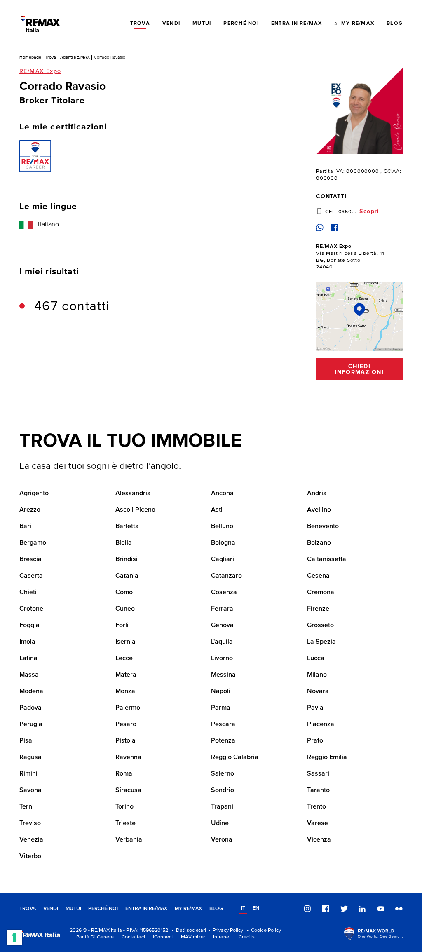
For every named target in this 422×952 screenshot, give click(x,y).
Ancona (222, 493)
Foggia (29, 625)
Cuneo (125, 609)
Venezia (31, 840)
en (256, 908)
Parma (220, 708)
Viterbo (30, 856)
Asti (217, 510)
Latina (28, 658)
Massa (29, 675)
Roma (123, 774)
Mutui (73, 908)
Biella (123, 543)
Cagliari (222, 559)
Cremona (320, 592)
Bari (25, 526)
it (243, 908)
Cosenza (224, 592)
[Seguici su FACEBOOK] (326, 909)
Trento (316, 807)
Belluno (222, 526)
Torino (124, 807)
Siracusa (128, 790)
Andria (317, 493)
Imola (27, 642)
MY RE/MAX (188, 908)
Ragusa (30, 757)
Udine (220, 823)
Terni (26, 807)
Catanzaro (226, 576)
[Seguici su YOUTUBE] (380, 909)
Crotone (31, 609)
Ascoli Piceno (135, 510)
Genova (222, 625)
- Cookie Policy (262, 930)
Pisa (25, 741)
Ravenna (128, 757)
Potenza (223, 741)
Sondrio (222, 790)
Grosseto (320, 625)
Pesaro (125, 724)
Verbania (128, 840)
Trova (50, 57)
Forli (122, 625)
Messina (223, 675)
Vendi (50, 908)
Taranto (318, 790)
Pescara (223, 724)
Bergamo (32, 543)
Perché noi (103, 908)
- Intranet (218, 937)
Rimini (28, 774)
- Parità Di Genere (92, 937)
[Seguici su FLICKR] (399, 909)
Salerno (222, 774)
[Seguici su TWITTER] (344, 909)
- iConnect (159, 937)
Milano (317, 675)
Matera (125, 675)
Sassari (318, 774)
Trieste (125, 823)
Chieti (28, 592)
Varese (317, 823)
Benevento (323, 526)
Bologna (223, 543)
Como (124, 592)
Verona (221, 840)
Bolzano (319, 543)
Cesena (318, 576)
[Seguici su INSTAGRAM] (307, 909)
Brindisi (126, 559)
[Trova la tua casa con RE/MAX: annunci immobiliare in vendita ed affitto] (40, 23)
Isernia (125, 642)
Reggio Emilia (327, 757)
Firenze (318, 609)
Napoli (220, 691)
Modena (31, 691)
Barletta (127, 526)
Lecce (124, 658)
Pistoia (125, 741)
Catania (126, 576)
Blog (216, 908)
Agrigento (34, 493)
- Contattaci (130, 937)
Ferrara (222, 609)
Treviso (30, 823)
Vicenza (319, 840)
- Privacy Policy (224, 930)
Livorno (222, 658)
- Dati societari (187, 930)
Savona (30, 790)
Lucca (315, 658)
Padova (30, 708)
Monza (125, 691)
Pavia (315, 708)
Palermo (127, 708)
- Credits (243, 937)
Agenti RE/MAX (75, 57)
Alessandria (133, 493)
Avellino (319, 510)
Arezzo (29, 510)
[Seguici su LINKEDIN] (362, 909)
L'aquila (222, 642)
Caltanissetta (326, 559)
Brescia (30, 559)
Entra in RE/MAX (146, 908)
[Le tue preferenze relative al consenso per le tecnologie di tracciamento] (14, 937)
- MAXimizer (189, 937)
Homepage (30, 57)
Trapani (222, 807)
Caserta (31, 576)
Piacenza (320, 724)
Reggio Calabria (234, 757)
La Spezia (321, 642)
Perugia (30, 724)
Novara (318, 691)
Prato (315, 741)
